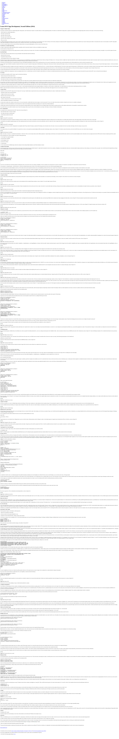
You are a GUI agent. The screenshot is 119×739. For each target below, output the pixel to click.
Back (1, 727)
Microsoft (3, 7)
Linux (3, 8)
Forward (6, 727)
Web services (4, 5)
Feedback (3, 21)
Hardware (3, 16)
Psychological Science (5, 23)
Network (3, 19)
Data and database (5, 4)
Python (3, 11)
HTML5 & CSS (4, 10)
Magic (3, 24)
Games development (5, 18)
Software (3, 15)
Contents (3, 727)
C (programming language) (6, 12)
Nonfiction (3, 22)
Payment (3, 20)
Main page (3, 2)
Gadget (3, 17)
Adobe (3, 9)
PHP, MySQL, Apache (5, 13)
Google (3, 6)
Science (3, 3)
